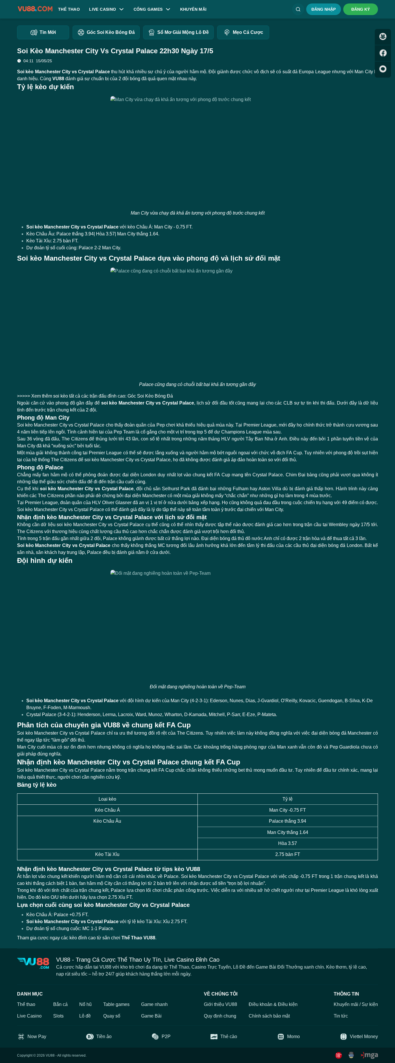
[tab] (43, 32)
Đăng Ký (360, 9)
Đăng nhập (323, 9)
